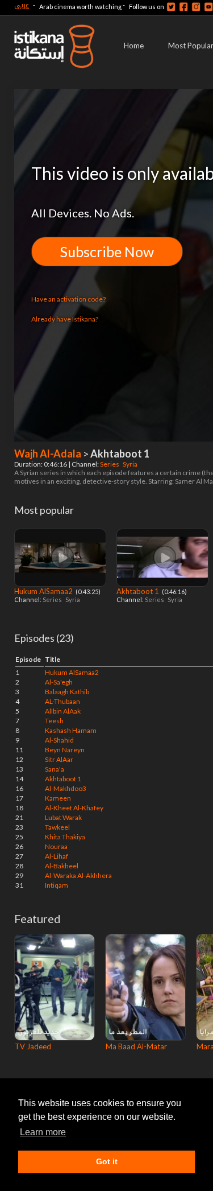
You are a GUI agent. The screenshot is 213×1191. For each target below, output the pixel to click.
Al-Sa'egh (59, 682)
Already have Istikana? (64, 319)
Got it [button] (107, 1161)
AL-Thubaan (62, 701)
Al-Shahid (59, 740)
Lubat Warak (63, 817)
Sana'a (54, 769)
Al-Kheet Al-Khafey (74, 807)
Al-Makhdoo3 (65, 788)
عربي (21, 5)
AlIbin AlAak (63, 711)
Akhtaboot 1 (138, 591)
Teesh (54, 720)
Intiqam (56, 885)
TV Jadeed (33, 1046)
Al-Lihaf (56, 856)
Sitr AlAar (59, 759)
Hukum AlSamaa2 (44, 591)
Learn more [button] (43, 1132)
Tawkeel (57, 827)
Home (134, 45)
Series (110, 464)
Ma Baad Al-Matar (136, 1046)
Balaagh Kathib (67, 691)
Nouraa (56, 846)
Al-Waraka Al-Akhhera (78, 875)
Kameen (58, 798)
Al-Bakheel (61, 866)
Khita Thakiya (65, 837)
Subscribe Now (107, 251)
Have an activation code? (68, 299)
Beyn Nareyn (65, 749)
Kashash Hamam (71, 730)
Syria (131, 464)
